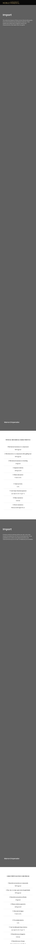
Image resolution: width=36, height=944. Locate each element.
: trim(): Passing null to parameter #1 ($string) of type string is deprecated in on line (33, 2)
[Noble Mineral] (11, 2)
